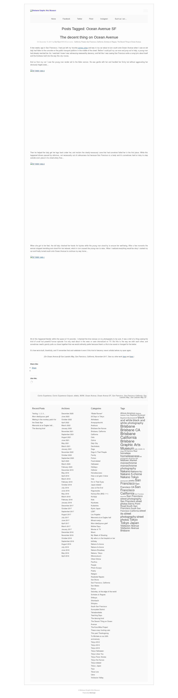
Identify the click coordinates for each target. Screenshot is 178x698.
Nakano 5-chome (97, 544)
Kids (92, 499)
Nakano (125, 471)
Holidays (94, 467)
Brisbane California (128, 435)
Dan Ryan (57, 42)
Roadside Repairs (97, 577)
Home (53, 18)
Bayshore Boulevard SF (128, 418)
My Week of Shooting (99, 535)
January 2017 (67, 529)
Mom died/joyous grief (40, 416)
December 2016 (67, 532)
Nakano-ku (136, 471)
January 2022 (67, 428)
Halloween (95, 464)
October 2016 (67, 538)
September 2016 (68, 541)
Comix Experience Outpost (63, 395)
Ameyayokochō (97, 422)
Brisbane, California (98, 431)
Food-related (95, 461)
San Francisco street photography (131, 497)
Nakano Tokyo (129, 477)
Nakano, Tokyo (96, 553)
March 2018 (66, 496)
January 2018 (67, 502)
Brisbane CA (130, 429)
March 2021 (66, 446)
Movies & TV (96, 529)
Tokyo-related (96, 662)
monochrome (128, 463)
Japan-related (96, 484)
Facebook (66, 18)
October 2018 (67, 484)
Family (93, 455)
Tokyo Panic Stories (98, 657)
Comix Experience (44, 395)
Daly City (94, 443)
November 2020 (67, 452)
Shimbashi (95, 600)
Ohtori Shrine (96, 559)
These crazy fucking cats (100, 630)
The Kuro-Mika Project (99, 627)
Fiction (93, 458)
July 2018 (65, 487)
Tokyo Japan (129, 522)
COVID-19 (141, 449)
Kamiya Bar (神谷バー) (99, 493)
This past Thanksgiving (100, 633)
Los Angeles (95, 514)
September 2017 (68, 511)
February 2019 (67, 482)
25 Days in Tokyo (97, 416)
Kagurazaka (95, 490)
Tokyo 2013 (95, 645)
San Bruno (95, 579)
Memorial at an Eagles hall (101, 517)
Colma (93, 440)
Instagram (104, 18)
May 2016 (65, 553)
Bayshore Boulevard (137, 415)
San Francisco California (133, 395)
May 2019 (65, 473)
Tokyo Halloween (97, 651)
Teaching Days (96, 615)
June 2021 (65, 440)
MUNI (82, 395)
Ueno (93, 674)
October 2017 (67, 508)
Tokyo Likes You (97, 654)
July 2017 (65, 517)
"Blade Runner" (96, 413)
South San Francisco (99, 606)
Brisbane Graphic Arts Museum (130, 444)
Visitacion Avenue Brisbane (129, 529)
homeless (125, 453)
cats (136, 449)
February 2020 (67, 467)
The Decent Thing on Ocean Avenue (129, 42)
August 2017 (66, 514)
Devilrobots (95, 446)
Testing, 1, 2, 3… (38, 413)
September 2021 (68, 434)
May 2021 (65, 443)
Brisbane (127, 426)
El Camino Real (130, 451)
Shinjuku (94, 603)
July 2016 (65, 547)
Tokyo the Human (97, 660)
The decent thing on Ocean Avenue (89, 37)
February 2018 (67, 499)
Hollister (94, 470)
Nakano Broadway (98, 550)
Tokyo (133, 519)
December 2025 (67, 413)
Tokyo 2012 (95, 642)
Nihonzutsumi (96, 556)
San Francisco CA (129, 485)
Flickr (91, 18)
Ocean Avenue (90, 395)
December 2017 (67, 505)
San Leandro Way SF (138, 397)
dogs (122, 451)
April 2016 (65, 556)
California (77, 42)
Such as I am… (121, 18)
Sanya (93, 588)
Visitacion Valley (97, 677)
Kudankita (95, 505)
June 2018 (65, 490)
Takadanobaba (96, 612)
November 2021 (67, 431)
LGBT (93, 511)
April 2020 (65, 461)
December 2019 (67, 470)
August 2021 (66, 437)
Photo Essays (96, 568)
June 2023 (65, 416)
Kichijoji (94, 496)
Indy (92, 479)
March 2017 (66, 526)
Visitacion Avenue (129, 525)
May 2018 (65, 493)
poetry (131, 480)
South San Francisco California (130, 509)
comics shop (83, 47)
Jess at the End (97, 487)
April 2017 (65, 523)
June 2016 (65, 550)
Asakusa (94, 425)
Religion (94, 574)
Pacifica (94, 562)
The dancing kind (38, 428)
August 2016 (66, 544)
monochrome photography (128, 466)
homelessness (129, 456)
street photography (128, 514)
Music (93, 532)
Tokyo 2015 (95, 648)
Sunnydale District (98, 609)
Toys (93, 668)
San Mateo (95, 585)
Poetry (93, 571)
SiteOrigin (92, 693)
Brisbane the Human (98, 428)
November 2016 (67, 535)
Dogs (93, 449)
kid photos (132, 458)
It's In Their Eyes (97, 482)
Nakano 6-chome (97, 547)
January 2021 (67, 449)
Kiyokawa (94, 502)
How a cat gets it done (99, 476)
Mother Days (96, 526)
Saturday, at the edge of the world (103, 591)
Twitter (79, 18)
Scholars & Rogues (110, 42)
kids (137, 458)
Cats (92, 437)
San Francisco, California (95, 42)
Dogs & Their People (99, 452)
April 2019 (65, 476)
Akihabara (95, 419)
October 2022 (67, 419)
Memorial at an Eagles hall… (43, 425)
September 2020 (68, 458)
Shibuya (94, 597)
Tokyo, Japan (96, 665)
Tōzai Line (95, 671)
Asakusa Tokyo (125, 415)
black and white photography (132, 421)
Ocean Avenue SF (104, 395)
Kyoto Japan (95, 508)
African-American (127, 413)
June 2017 (65, 520)
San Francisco (117, 395)
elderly (76, 395)
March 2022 (66, 425)
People (83, 42)
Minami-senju (96, 520)
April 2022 (65, 422)
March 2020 (66, 464)
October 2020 (67, 455)
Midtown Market (128, 460)
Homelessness (96, 473)
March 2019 (66, 479)
